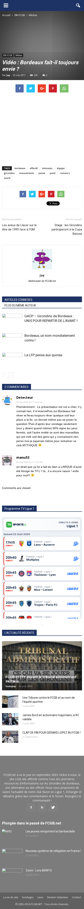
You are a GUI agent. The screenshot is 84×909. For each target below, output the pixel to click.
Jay (8, 75)
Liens (40, 897)
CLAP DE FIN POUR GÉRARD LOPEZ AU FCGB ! (51, 732)
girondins (9, 173)
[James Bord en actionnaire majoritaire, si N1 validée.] (10, 719)
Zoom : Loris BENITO (39, 870)
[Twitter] (53, 808)
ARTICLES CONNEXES (18, 299)
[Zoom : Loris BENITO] (12, 875)
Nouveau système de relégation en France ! (53, 851)
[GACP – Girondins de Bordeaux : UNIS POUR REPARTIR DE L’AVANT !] (12, 321)
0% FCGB (7, 55)
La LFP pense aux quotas (43, 355)
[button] (78, 5)
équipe (61, 168)
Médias (18, 55)
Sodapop (11, 686)
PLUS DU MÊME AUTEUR (20, 305)
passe (42, 173)
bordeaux (19, 168)
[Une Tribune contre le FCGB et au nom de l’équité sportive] (10, 702)
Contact (76, 897)
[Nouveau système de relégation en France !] (12, 856)
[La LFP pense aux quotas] (12, 360)
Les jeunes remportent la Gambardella (50, 831)
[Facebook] (31, 808)
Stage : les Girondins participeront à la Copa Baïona (67, 229)
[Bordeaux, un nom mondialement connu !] (12, 340)
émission (47, 168)
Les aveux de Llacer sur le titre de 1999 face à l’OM (19, 227)
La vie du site (10, 897)
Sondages (27, 897)
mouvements (26, 173)
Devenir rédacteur (57, 897)
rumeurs (65, 173)
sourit (7, 177)
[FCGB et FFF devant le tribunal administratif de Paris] (42, 665)
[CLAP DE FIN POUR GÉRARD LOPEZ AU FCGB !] (10, 737)
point (52, 173)
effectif (34, 168)
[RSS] (42, 808)
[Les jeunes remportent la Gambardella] (12, 836)
